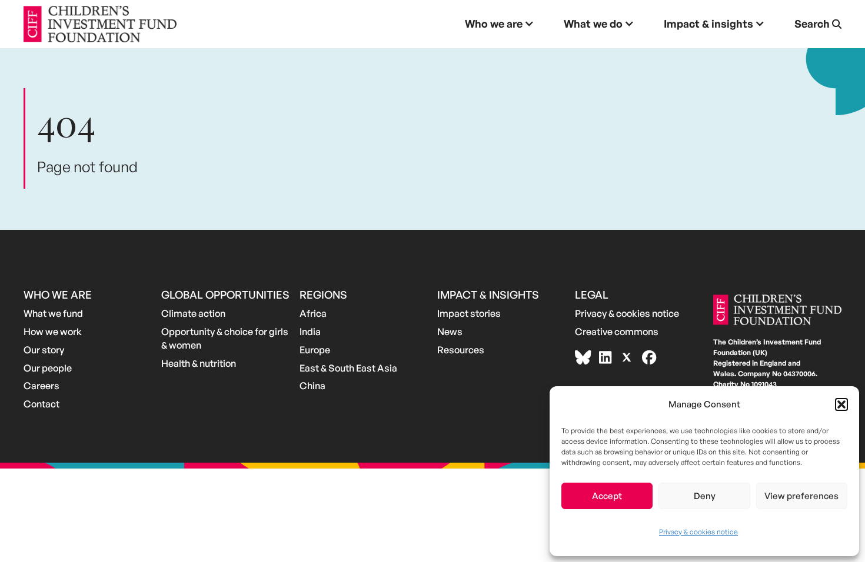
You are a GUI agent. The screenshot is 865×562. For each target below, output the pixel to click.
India (310, 331)
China (312, 386)
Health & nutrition (198, 363)
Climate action (193, 313)
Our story (44, 350)
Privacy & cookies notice (698, 531)
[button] (841, 404)
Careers (41, 386)
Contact (41, 404)
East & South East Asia (348, 368)
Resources (460, 350)
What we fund (53, 313)
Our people (48, 368)
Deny (705, 495)
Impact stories (469, 313)
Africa (313, 313)
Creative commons (616, 331)
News (450, 331)
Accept (607, 495)
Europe (315, 350)
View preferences (801, 495)
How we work (53, 331)
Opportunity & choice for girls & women (224, 338)
